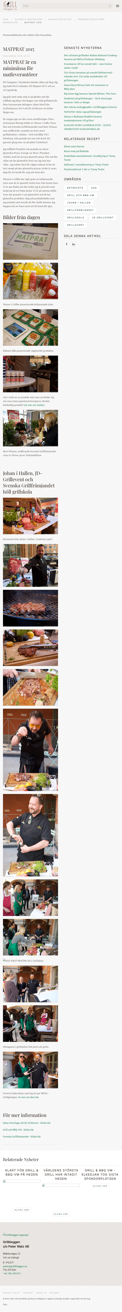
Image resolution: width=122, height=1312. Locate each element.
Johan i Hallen (79, 202)
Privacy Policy (11, 1293)
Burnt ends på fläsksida (76, 151)
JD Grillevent (103, 217)
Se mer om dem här (28, 1097)
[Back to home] (11, 6)
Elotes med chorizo (74, 146)
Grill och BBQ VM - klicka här (18, 1129)
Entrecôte (75, 187)
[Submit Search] (110, 6)
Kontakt (28, 1293)
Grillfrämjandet (80, 210)
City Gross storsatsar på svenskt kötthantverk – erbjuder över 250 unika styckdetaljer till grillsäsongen (89, 76)
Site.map (54, 1293)
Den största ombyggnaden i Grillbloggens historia (90, 107)
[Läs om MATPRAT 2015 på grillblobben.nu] (66, 244)
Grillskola (75, 217)
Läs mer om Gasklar (34, 405)
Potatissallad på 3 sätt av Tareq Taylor (84, 169)
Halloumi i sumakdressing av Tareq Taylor (86, 164)
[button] (117, 6)
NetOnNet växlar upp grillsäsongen (82, 111)
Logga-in (41, 1293)
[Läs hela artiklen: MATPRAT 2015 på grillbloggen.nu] (73, 244)
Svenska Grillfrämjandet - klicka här (22, 1136)
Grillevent (75, 225)
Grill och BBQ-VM (80, 195)
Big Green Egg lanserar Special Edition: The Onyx (90, 93)
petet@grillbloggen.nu (15, 1266)
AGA (94, 187)
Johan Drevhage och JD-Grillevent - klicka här (27, 1122)
